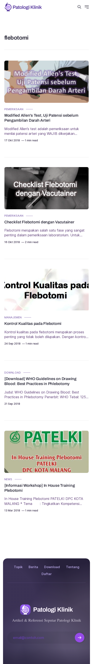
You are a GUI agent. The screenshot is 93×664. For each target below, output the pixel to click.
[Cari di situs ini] (79, 6)
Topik (18, 567)
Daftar (47, 574)
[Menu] (86, 6)
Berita (33, 567)
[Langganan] (79, 637)
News (8, 479)
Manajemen (13, 317)
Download (12, 372)
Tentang (72, 567)
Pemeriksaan (13, 109)
